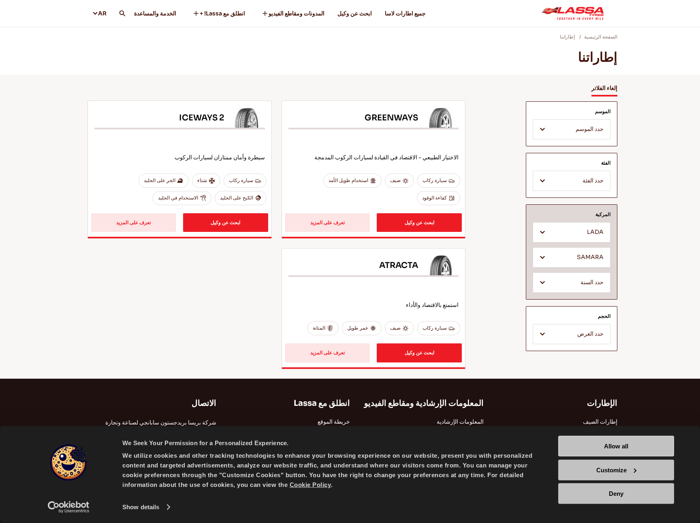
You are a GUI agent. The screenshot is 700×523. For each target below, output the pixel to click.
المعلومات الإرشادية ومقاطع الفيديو (424, 403)
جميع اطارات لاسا (405, 13)
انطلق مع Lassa (322, 403)
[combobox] (571, 129)
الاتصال (204, 403)
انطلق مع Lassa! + (222, 13)
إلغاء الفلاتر (604, 88)
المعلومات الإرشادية (460, 421)
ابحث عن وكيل (354, 13)
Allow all (616, 446)
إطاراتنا (567, 37)
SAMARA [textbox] (590, 257)
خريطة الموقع (334, 421)
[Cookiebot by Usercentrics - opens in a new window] (68, 507)
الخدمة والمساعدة (155, 13)
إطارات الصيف (600, 421)
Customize (611, 469)
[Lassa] (572, 13)
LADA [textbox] (595, 232)
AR (102, 13)
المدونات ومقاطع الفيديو (296, 13)
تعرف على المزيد (327, 222)
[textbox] (571, 130)
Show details (140, 507)
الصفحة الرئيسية (600, 37)
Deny (616, 493)
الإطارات (602, 403)
